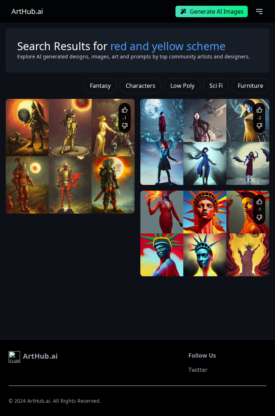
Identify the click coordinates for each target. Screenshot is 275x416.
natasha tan (161, 174)
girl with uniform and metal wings (183, 167)
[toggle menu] (259, 11)
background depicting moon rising (79, 203)
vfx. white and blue (195, 174)
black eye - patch (238, 167)
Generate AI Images (216, 11)
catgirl (222, 266)
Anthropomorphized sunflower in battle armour (63, 196)
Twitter (198, 370)
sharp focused (197, 266)
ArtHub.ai (27, 11)
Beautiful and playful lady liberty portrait (190, 258)
